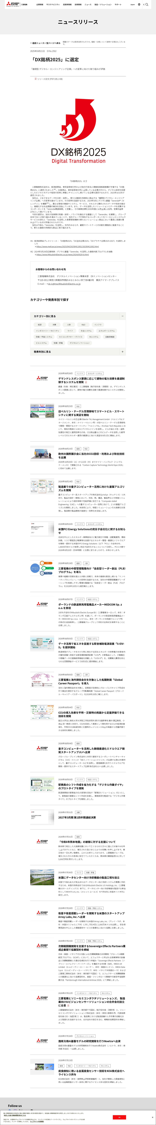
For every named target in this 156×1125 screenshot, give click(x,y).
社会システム (86, 330)
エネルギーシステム (107, 330)
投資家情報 (67, 4)
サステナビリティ (53, 4)
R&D (83, 324)
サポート (118, 4)
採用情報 (78, 4)
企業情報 (39, 4)
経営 (40, 324)
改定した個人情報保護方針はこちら (15, 1115)
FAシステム (93, 336)
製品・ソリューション (103, 4)
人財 (69, 324)
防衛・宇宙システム (44, 336)
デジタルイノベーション (80, 343)
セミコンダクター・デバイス (70, 336)
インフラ (97, 324)
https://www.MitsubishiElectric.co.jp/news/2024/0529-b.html (62, 254)
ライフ (70, 330)
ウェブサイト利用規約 (37, 1121)
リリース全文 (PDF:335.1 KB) (50, 78)
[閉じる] (152, 1117)
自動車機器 (109, 336)
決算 (54, 324)
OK (119, 1117)
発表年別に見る (42, 351)
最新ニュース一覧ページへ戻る (46, 43)
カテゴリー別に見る (45, 316)
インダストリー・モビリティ (47, 330)
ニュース (88, 4)
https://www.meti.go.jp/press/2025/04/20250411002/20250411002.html (67, 246)
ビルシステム (41, 343)
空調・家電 (58, 343)
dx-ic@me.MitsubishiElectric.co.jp (64, 283)
